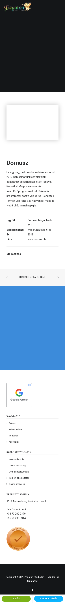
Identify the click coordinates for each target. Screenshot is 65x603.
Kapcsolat (14, 442)
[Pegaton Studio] (18, 7)
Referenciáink (15, 429)
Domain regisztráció (19, 472)
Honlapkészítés (16, 459)
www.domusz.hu (37, 239)
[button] (56, 7)
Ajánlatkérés (49, 598)
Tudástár (13, 435)
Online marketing (17, 465)
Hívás (16, 598)
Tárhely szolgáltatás (19, 478)
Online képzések (17, 484)
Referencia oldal (32, 277)
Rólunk (12, 423)
